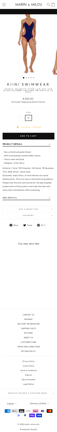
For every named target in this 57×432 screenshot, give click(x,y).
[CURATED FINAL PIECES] (28, 11)
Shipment (28, 215)
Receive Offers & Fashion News (27, 393)
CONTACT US (28, 315)
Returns (28, 375)
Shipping (24, 102)
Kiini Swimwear (28, 84)
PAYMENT (28, 319)
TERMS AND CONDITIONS (28, 346)
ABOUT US (28, 337)
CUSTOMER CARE (28, 342)
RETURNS (28, 333)
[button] (26, 144)
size (28, 112)
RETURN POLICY (28, 351)
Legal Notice (28, 384)
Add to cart (28, 136)
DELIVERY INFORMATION (28, 324)
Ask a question (28, 209)
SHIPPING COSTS (28, 328)
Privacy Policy (28, 361)
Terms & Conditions (28, 370)
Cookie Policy (28, 366)
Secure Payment (28, 379)
